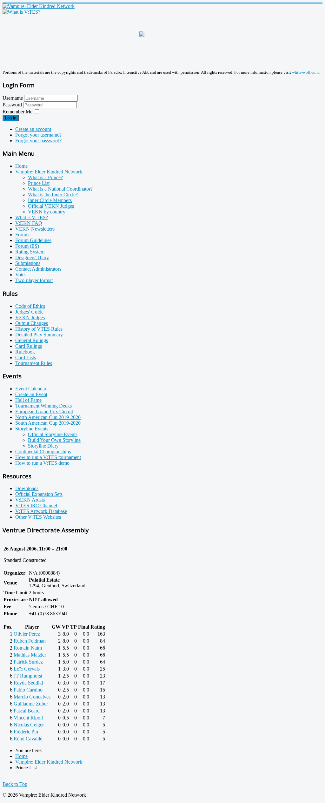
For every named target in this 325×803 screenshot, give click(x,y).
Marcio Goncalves (32, 696)
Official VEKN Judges (51, 206)
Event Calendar (30, 388)
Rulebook (25, 351)
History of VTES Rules (39, 329)
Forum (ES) (27, 246)
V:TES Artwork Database (41, 511)
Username (13, 98)
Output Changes (31, 323)
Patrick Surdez (28, 662)
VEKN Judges (30, 317)
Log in (10, 118)
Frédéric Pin (26, 731)
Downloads (26, 488)
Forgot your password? (38, 140)
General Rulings (31, 340)
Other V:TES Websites (38, 517)
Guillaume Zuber (31, 703)
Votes (20, 274)
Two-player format (34, 280)
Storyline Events (31, 428)
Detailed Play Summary (39, 334)
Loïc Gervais (27, 668)
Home (21, 166)
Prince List (39, 183)
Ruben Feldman (30, 641)
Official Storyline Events (52, 434)
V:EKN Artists (30, 500)
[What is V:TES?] (21, 12)
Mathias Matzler (30, 655)
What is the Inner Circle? (53, 194)
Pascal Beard (27, 710)
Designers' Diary (32, 257)
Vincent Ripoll (28, 717)
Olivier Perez (27, 634)
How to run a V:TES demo (42, 463)
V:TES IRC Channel (36, 505)
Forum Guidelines (33, 240)
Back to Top (15, 784)
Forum (22, 234)
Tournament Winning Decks (43, 405)
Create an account (33, 129)
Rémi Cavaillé (28, 738)
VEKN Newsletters (35, 229)
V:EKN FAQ (28, 223)
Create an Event (31, 394)
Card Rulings (28, 346)
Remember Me (17, 111)
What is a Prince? (45, 177)
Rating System (29, 251)
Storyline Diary (43, 446)
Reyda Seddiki (28, 682)
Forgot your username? (38, 135)
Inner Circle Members (50, 200)
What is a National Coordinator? (60, 189)
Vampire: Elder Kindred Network (48, 171)
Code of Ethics (30, 306)
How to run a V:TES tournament (48, 457)
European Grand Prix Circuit (44, 411)
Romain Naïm (28, 648)
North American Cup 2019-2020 (48, 417)
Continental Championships (43, 451)
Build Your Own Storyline (54, 440)
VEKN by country (46, 211)
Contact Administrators (38, 269)
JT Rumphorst (28, 675)
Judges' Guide (29, 311)
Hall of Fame (28, 400)
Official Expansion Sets (39, 494)
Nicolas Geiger (29, 724)
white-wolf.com (305, 72)
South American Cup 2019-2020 (48, 423)
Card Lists (25, 357)
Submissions (27, 263)
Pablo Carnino (28, 689)
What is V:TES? (31, 217)
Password (13, 104)
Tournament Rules (33, 363)
